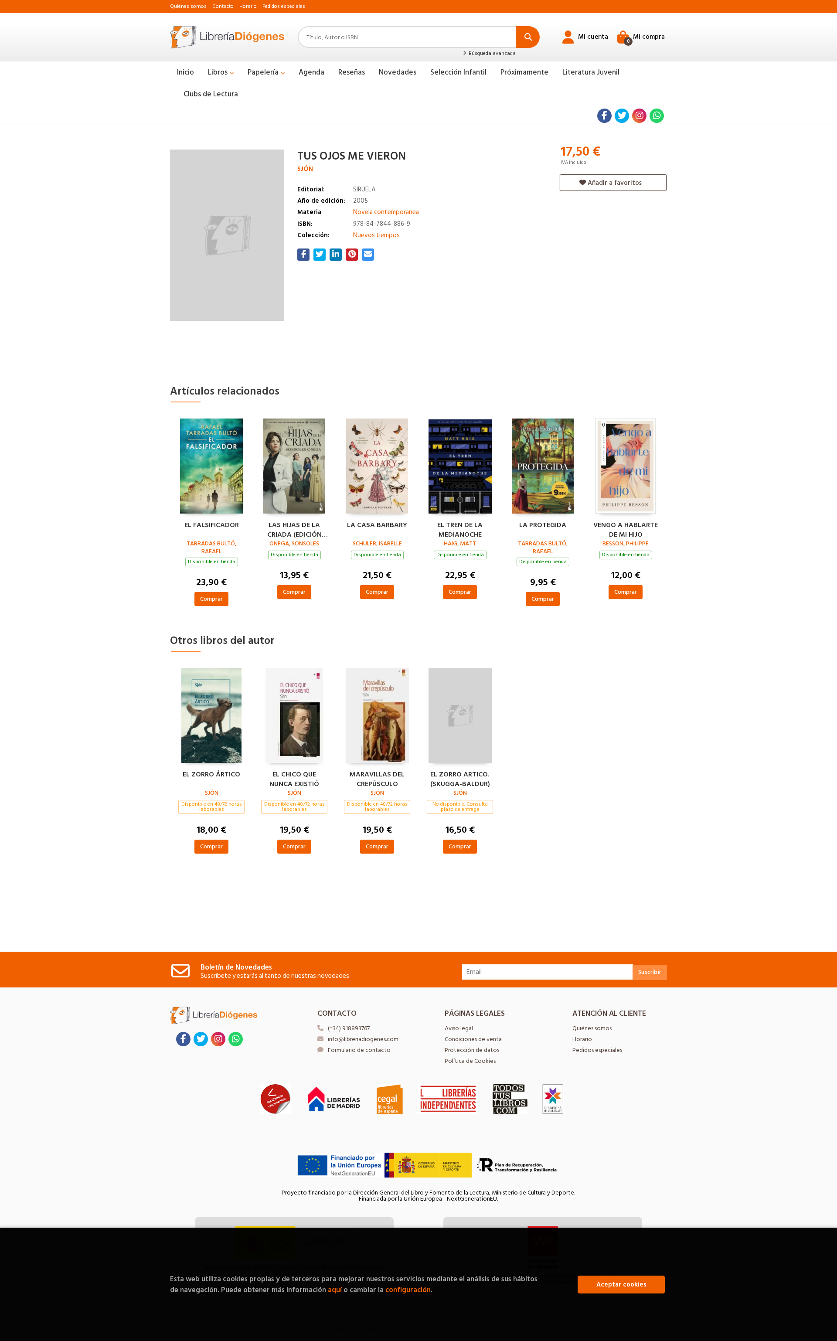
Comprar (211, 599)
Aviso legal (459, 1028)
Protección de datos (472, 1050)
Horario (248, 6)
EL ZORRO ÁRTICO (211, 774)
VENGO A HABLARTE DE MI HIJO (625, 529)
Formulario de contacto (359, 1050)
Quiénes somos (188, 6)
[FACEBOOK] (604, 116)
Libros (218, 72)
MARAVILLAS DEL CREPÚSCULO (377, 778)
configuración (408, 1290)
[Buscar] (528, 37)
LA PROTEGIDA (542, 525)
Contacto (223, 6)
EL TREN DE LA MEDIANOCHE (460, 529)
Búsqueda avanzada (491, 54)
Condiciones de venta (473, 1039)
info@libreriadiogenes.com (363, 1039)
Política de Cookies (470, 1061)
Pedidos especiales (283, 6)
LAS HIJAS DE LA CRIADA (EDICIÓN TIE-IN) (294, 529)
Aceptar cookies (621, 1284)
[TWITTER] (622, 116)
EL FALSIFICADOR (211, 525)
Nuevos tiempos (376, 235)
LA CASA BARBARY (377, 525)
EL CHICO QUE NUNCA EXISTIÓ (294, 778)
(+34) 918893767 (349, 1028)
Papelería (264, 72)
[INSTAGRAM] (639, 116)
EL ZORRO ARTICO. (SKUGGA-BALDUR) (460, 778)
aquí (335, 1290)
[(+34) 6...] (657, 116)
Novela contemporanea (386, 212)
